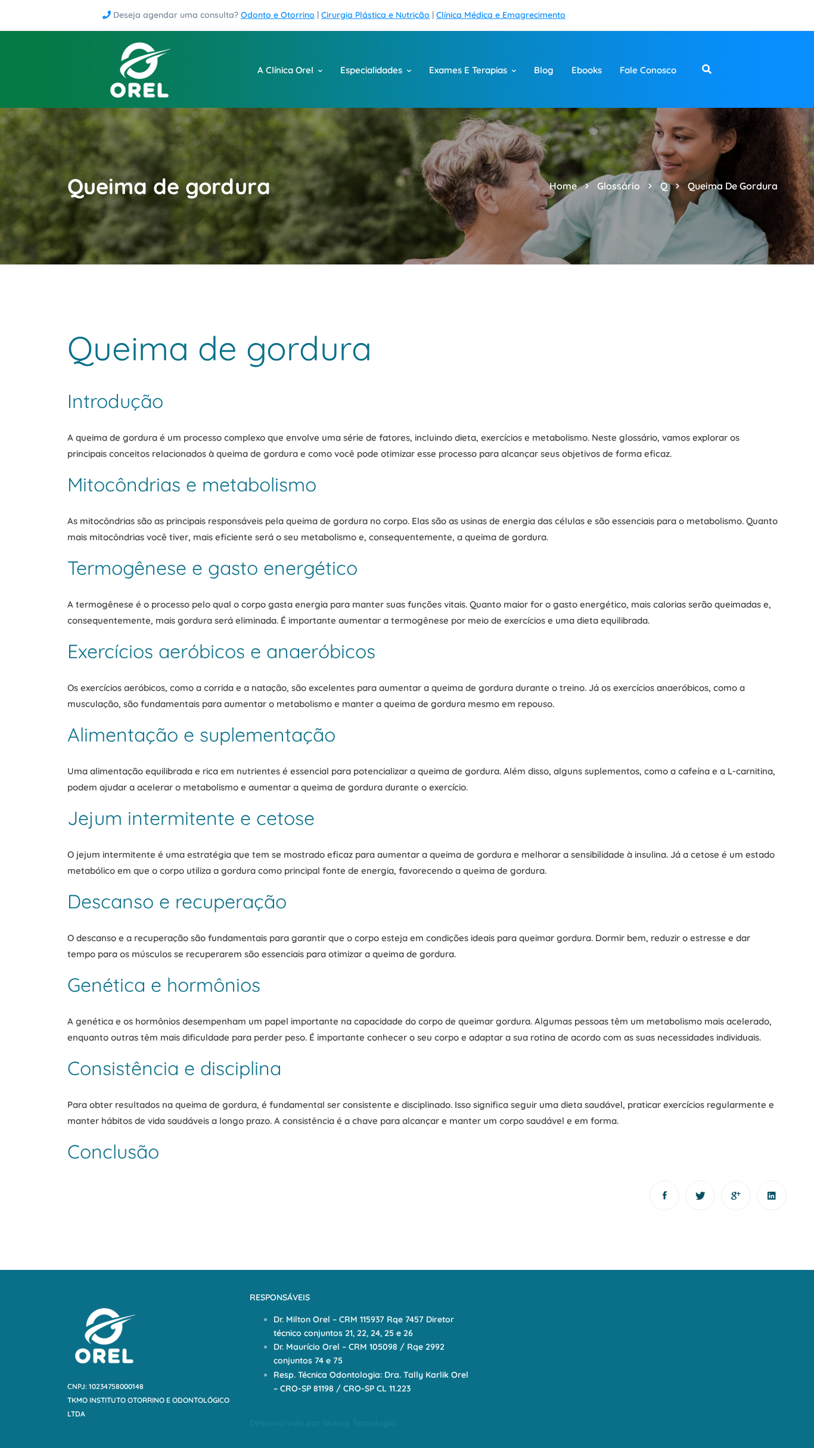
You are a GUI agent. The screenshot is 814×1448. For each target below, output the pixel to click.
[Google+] (736, 1195)
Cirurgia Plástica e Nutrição (375, 15)
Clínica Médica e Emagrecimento (501, 15)
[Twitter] (700, 1195)
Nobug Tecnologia (359, 1423)
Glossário (618, 186)
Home (563, 186)
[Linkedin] (772, 1195)
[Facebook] (664, 1195)
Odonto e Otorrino (278, 15)
